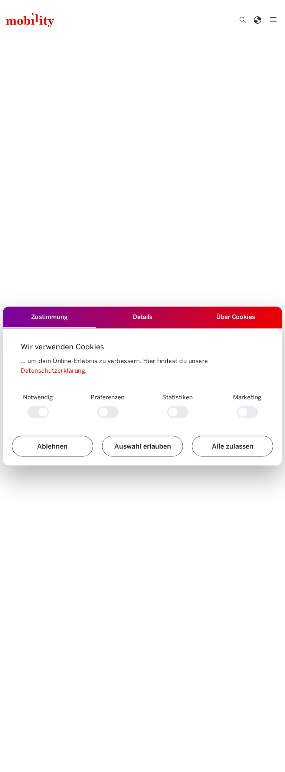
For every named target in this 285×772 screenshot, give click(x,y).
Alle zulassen (232, 446)
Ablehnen (52, 446)
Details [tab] (143, 316)
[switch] (107, 412)
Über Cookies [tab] (235, 316)
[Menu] (273, 20)
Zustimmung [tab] (49, 316)
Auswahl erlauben (142, 446)
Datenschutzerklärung (53, 370)
